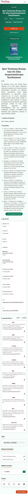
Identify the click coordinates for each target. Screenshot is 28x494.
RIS (19, 317)
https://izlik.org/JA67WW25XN (10, 310)
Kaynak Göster (13, 32)
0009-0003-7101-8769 (8, 253)
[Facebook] (4, 484)
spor (2, 121)
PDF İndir (13, 28)
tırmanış (6, 121)
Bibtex (25, 317)
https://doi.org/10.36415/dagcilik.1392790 (13, 302)
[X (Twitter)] (14, 484)
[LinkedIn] (19, 484)
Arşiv (3, 436)
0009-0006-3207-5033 (8, 261)
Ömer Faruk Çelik (17, 22)
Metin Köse (8, 22)
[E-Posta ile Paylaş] (24, 484)
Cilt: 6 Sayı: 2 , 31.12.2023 (10, 442)
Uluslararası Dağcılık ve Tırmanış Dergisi (14, 58)
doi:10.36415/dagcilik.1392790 (16, 339)
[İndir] (24, 472)
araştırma (11, 121)
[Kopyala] (24, 331)
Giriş (25, 1)
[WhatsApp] (9, 484)
